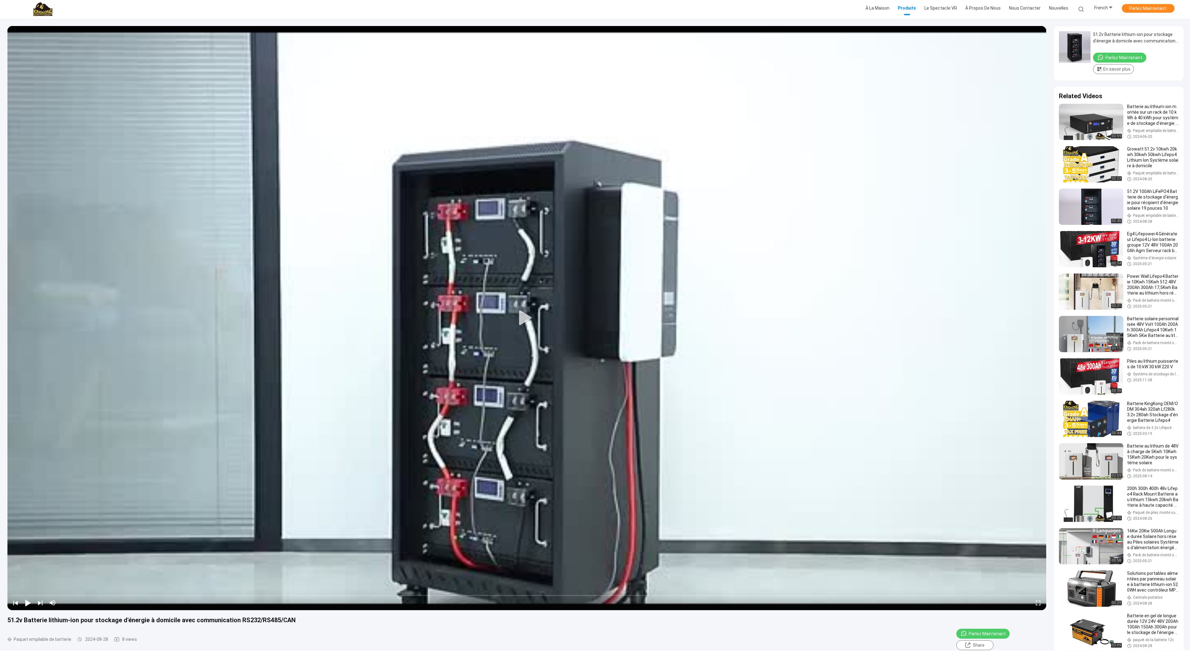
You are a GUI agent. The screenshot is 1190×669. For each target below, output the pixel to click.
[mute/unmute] (52, 602)
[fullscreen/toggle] (1038, 602)
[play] (527, 318)
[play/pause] (28, 602)
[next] (40, 602)
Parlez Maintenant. (1148, 8)
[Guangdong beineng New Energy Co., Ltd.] (42, 9)
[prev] (15, 602)
